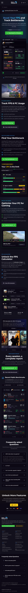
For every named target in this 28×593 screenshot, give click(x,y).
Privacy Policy (5, 550)
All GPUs (23, 296)
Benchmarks (7, 385)
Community (20, 385)
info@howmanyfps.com (6, 589)
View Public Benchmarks (10, 127)
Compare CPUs (18, 538)
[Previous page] (6, 437)
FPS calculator (12, 263)
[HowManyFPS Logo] (14, 2)
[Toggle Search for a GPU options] (24, 300)
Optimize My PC (9, 225)
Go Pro (15, 505)
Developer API (18, 544)
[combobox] (13, 7)
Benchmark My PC (9, 368)
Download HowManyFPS (9, 525)
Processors (17, 534)
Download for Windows (14, 33)
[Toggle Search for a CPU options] (24, 307)
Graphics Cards (18, 533)
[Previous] (7, 350)
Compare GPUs (18, 536)
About (3, 544)
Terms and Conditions (7, 549)
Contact (3, 545)
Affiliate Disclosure (6, 547)
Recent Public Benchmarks (15, 377)
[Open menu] (2, 2)
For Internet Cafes (19, 545)
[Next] (21, 350)
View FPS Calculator (9, 283)
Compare (18, 296)
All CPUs (23, 303)
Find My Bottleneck (10, 159)
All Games (14, 328)
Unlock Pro (20, 525)
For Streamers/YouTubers (20, 550)
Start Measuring (8, 123)
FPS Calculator (10, 257)
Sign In (24, 2)
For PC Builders (18, 547)
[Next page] (22, 437)
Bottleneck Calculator (6, 534)
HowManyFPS (10, 379)
